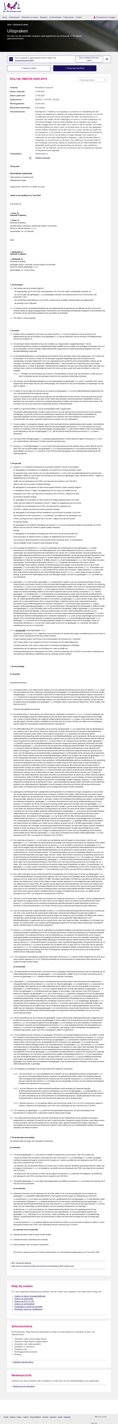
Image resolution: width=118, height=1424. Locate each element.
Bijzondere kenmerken (20, 108)
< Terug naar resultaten (74, 68)
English (6, 1417)
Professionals (68, 17)
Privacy (19, 1417)
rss (109, 1416)
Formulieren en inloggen (106, 17)
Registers (43, 17)
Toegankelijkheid (35, 1417)
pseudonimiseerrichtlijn (24, 60)
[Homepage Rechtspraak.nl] (11, 6)
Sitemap (12, 1417)
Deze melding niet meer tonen (89, 59)
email (112, 1416)
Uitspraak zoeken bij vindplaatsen (28, 1309)
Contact (79, 17)
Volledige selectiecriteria (23, 1362)
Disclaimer (67, 1417)
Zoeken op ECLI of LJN (24, 1301)
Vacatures (53, 1417)
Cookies (25, 1417)
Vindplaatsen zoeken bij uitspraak (28, 1307)
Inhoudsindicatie (17, 112)
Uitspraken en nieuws (29, 17)
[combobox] (93, 80)
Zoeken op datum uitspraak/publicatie (30, 1296)
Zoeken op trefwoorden (23, 1299)
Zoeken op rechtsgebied (24, 1304)
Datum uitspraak (17, 91)
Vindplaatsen (16, 154)
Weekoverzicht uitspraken (24, 1386)
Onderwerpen (14, 17)
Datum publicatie (17, 95)
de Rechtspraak (55, 17)
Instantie (14, 87)
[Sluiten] (107, 59)
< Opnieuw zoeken (29, 68)
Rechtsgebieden (17, 104)
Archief (60, 1417)
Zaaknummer (16, 100)
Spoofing (45, 1417)
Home (4, 17)
